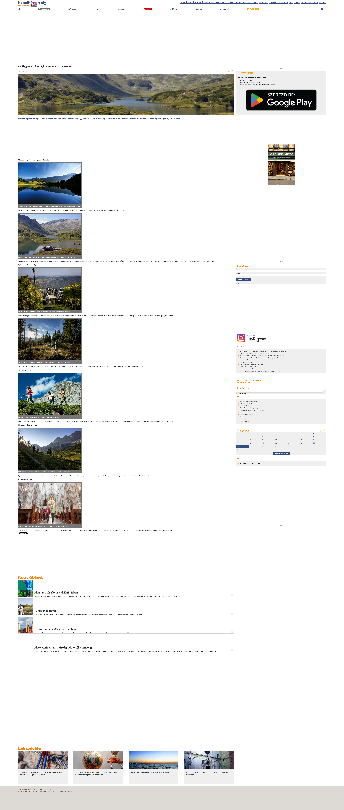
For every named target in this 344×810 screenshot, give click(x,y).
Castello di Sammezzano (247, 414)
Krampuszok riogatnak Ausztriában (250, 369)
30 (314, 446)
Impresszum (22, 791)
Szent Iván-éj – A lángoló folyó (249, 367)
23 (314, 443)
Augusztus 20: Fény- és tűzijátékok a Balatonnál (149, 772)
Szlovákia (297, 2)
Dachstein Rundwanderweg (42, 421)
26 (263, 446)
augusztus (244, 431)
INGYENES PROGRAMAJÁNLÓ (249, 380)
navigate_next (325, 392)
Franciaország (220, 2)
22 (301, 443)
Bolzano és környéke (246, 403)
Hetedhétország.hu (223, 71)
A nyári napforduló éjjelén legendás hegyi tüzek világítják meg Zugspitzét (261, 371)
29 (301, 446)
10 (238, 440)
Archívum (173, 9)
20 (276, 443)
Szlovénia (304, 2)
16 (314, 440)
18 (250, 443)
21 (289, 443)
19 (263, 443)
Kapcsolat (33, 791)
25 (250, 446)
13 (276, 440)
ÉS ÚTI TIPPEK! (243, 383)
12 (263, 440)
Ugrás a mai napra (281, 454)
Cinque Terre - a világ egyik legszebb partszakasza (254, 408)
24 (238, 446)
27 (276, 446)
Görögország (230, 2)
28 (289, 446)
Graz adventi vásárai (246, 362)
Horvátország (247, 2)
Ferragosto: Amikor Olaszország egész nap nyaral (254, 353)
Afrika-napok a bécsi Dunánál (250, 463)
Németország (263, 2)
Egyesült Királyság (208, 2)
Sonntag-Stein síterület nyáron (248, 401)
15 (301, 440)
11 (250, 440)
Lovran (242, 412)
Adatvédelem (69, 791)
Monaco (255, 2)
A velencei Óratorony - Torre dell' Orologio (252, 410)
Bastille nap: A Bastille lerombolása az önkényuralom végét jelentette (260, 358)
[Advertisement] (125, 139)
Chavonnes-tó (244, 417)
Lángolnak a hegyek (245, 360)
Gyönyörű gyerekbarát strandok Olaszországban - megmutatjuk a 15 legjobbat (263, 351)
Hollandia (238, 2)
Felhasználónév (240, 269)
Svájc (291, 2)
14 (289, 440)
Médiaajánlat (53, 791)
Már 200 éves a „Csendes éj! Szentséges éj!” (253, 364)
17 (238, 443)
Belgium (190, 2)
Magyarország (313, 2)
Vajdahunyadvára (245, 421)
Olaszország (273, 2)
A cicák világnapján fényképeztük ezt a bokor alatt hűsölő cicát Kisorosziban (262, 355)
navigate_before (238, 430)
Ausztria (183, 2)
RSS (61, 791)
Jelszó (238, 273)
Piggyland (322, 2)
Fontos (96, 9)
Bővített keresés (241, 393)
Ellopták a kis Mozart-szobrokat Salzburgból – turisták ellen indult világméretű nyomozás (97, 773)
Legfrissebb (72, 9)
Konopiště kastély (245, 419)
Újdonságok (121, 9)
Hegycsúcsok (224, 9)
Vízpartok (198, 9)
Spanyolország (283, 2)
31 (238, 450)
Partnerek (42, 791)
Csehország (197, 2)
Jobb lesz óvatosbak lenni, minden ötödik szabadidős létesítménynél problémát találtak (41, 773)
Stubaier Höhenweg (245, 405)
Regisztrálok (239, 283)
